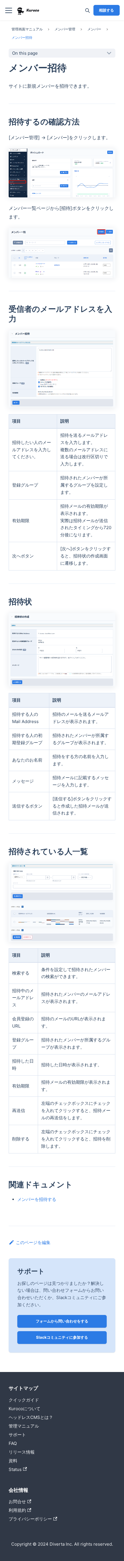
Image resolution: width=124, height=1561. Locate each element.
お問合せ (17, 1501)
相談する (106, 10)
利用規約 (17, 1510)
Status (15, 1469)
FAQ (13, 1443)
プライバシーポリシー (30, 1519)
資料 (13, 1460)
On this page (25, 53)
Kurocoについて (24, 1408)
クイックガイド (24, 1400)
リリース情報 (22, 1452)
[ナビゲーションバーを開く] (8, 10)
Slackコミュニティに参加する (62, 1337)
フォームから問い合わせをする (62, 1321)
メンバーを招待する (36, 1199)
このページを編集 (33, 1242)
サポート (17, 1434)
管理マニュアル (24, 1426)
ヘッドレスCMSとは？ (31, 1417)
